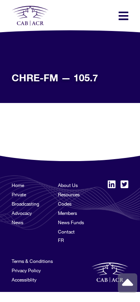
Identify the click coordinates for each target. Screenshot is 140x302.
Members (67, 213)
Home (18, 185)
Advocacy (22, 213)
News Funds (71, 222)
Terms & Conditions (32, 261)
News (17, 222)
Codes (65, 204)
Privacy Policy (26, 270)
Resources (69, 194)
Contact (66, 232)
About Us (68, 185)
